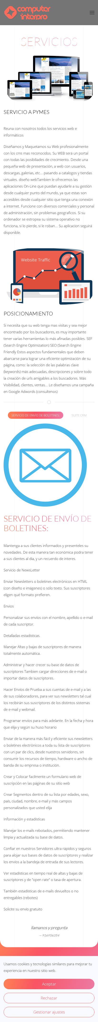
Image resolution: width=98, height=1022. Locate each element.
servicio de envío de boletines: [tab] (35, 415)
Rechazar (49, 998)
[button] (92, 12)
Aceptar (49, 984)
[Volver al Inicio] (27, 12)
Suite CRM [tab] (79, 415)
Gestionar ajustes (49, 1012)
